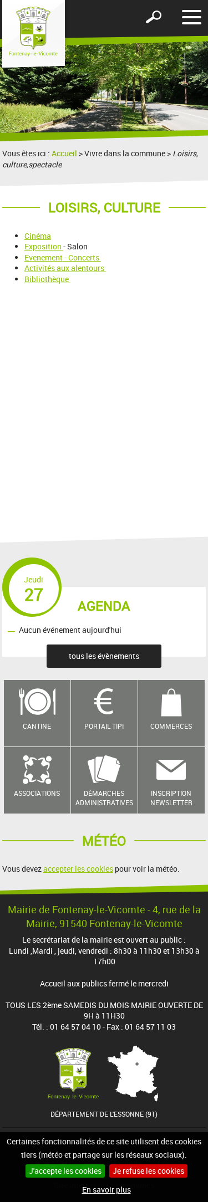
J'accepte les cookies (65, 1170)
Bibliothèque (47, 279)
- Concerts (82, 257)
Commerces (171, 726)
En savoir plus (106, 1189)
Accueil (64, 153)
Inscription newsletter (171, 798)
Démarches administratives (104, 798)
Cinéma (37, 236)
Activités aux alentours (65, 268)
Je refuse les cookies (148, 1170)
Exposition (43, 246)
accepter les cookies (78, 868)
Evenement (43, 257)
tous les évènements (104, 656)
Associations (37, 793)
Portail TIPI (104, 726)
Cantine (37, 726)
